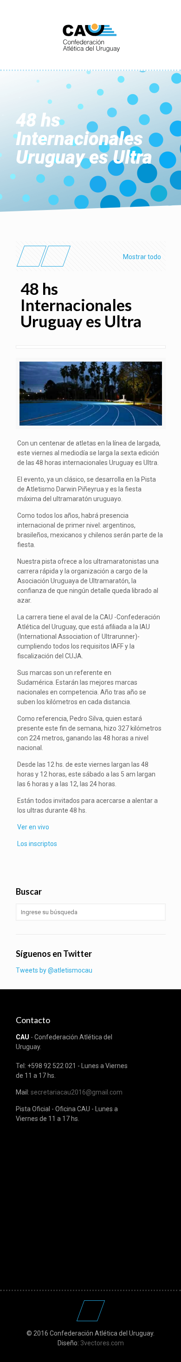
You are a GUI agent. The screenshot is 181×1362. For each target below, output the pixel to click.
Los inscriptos (37, 843)
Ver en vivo (33, 827)
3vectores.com (102, 1343)
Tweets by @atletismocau (54, 970)
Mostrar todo (142, 257)
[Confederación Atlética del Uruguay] (90, 37)
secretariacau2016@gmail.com (77, 1092)
